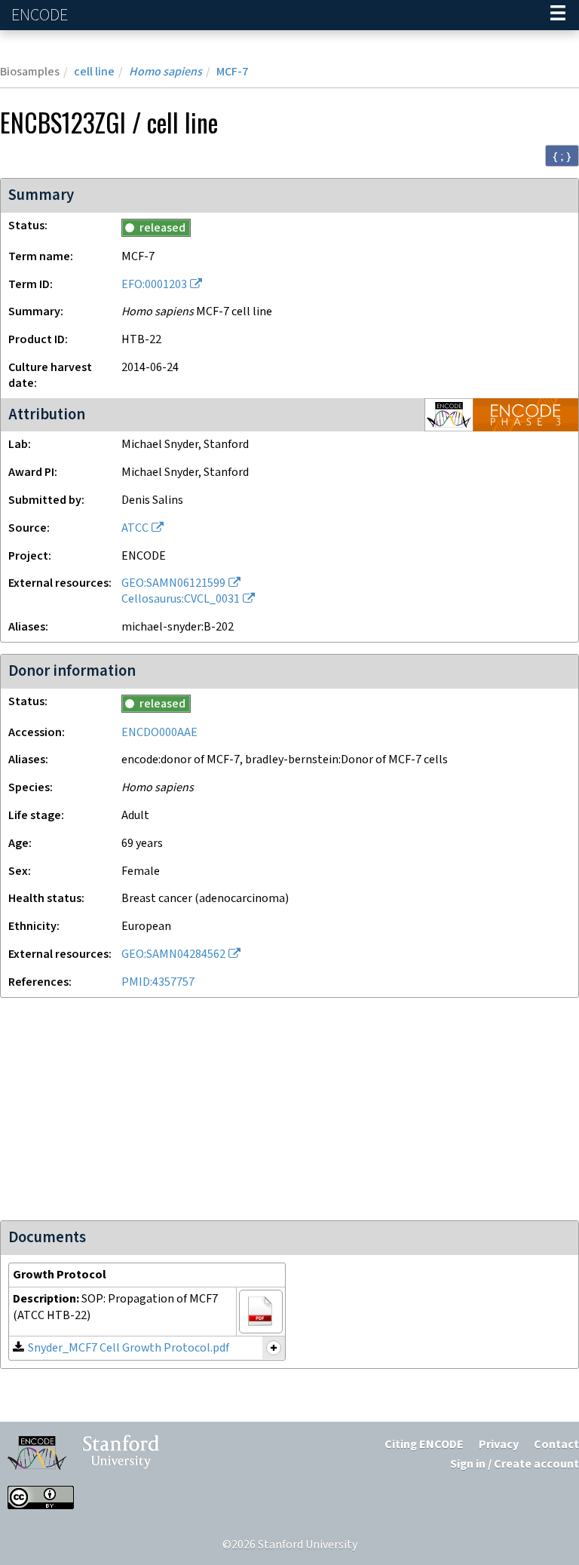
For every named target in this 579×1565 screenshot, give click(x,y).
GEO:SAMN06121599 (173, 583)
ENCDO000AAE (159, 733)
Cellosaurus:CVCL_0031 (180, 599)
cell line (94, 72)
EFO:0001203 (154, 285)
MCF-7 (232, 72)
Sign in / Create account (514, 1464)
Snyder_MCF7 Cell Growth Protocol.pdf (128, 1348)
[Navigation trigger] (558, 15)
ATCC (135, 528)
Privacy (499, 1445)
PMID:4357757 (158, 982)
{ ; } (562, 156)
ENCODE (41, 15)
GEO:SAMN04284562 (173, 954)
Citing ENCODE (424, 1445)
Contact (556, 1445)
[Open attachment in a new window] (261, 1311)
